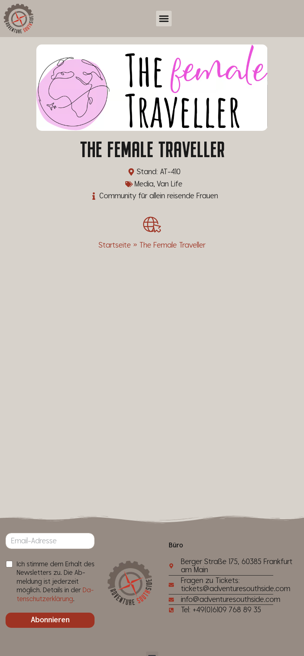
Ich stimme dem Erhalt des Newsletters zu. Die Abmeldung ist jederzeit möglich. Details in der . (56, 581)
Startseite (115, 245)
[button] (164, 18)
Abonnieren (50, 620)
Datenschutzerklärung (55, 594)
